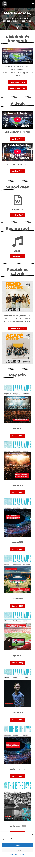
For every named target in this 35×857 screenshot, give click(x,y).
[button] (32, 834)
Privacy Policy (20, 854)
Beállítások (17, 850)
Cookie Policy (13, 854)
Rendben (17, 845)
